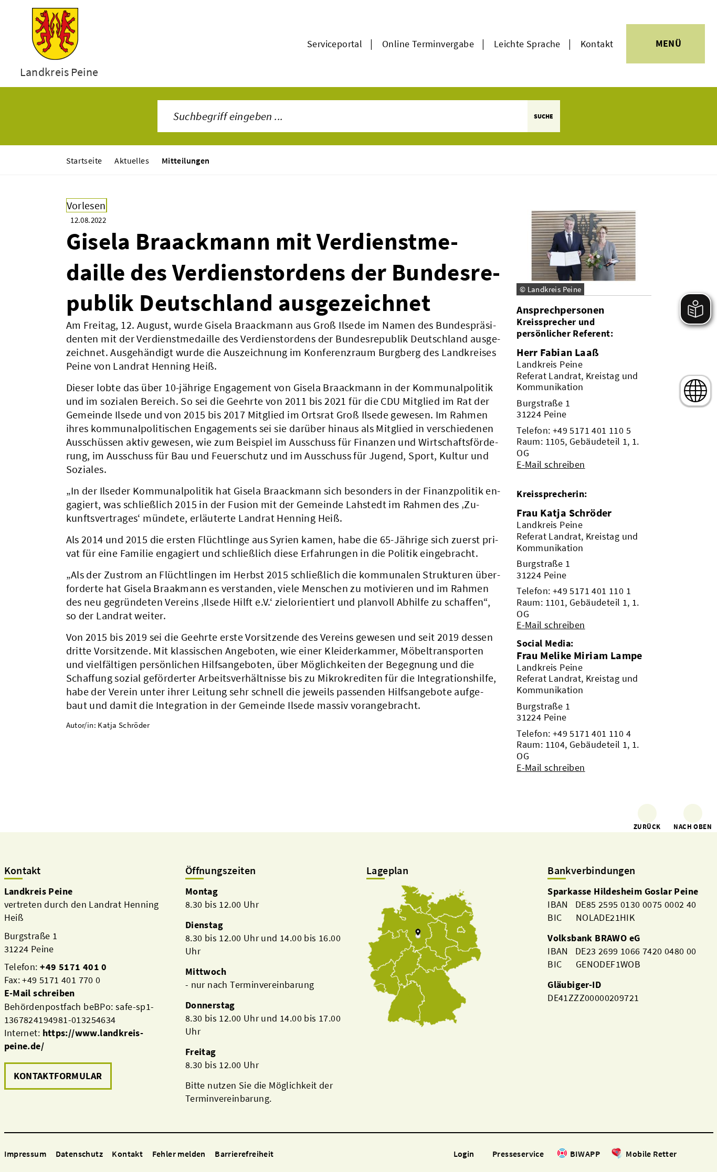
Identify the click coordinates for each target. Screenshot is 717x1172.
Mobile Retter (651, 1153)
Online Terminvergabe (428, 44)
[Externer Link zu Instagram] (695, 1154)
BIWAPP (585, 1153)
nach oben (692, 826)
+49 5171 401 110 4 (592, 733)
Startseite (84, 160)
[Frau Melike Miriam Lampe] (583, 711)
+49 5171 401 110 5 (592, 430)
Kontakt (597, 44)
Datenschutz (79, 1153)
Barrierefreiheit (244, 1153)
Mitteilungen (186, 160)
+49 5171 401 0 (73, 967)
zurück (647, 826)
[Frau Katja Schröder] (583, 568)
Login (464, 1153)
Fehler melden (179, 1153)
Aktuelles (131, 160)
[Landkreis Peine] (87, 989)
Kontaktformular (58, 1076)
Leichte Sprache (527, 44)
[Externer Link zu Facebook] (682, 1154)
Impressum (25, 1153)
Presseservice (518, 1153)
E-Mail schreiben (550, 464)
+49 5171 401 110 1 (592, 591)
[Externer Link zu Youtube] (707, 1154)
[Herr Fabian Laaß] (583, 408)
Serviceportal (334, 44)
